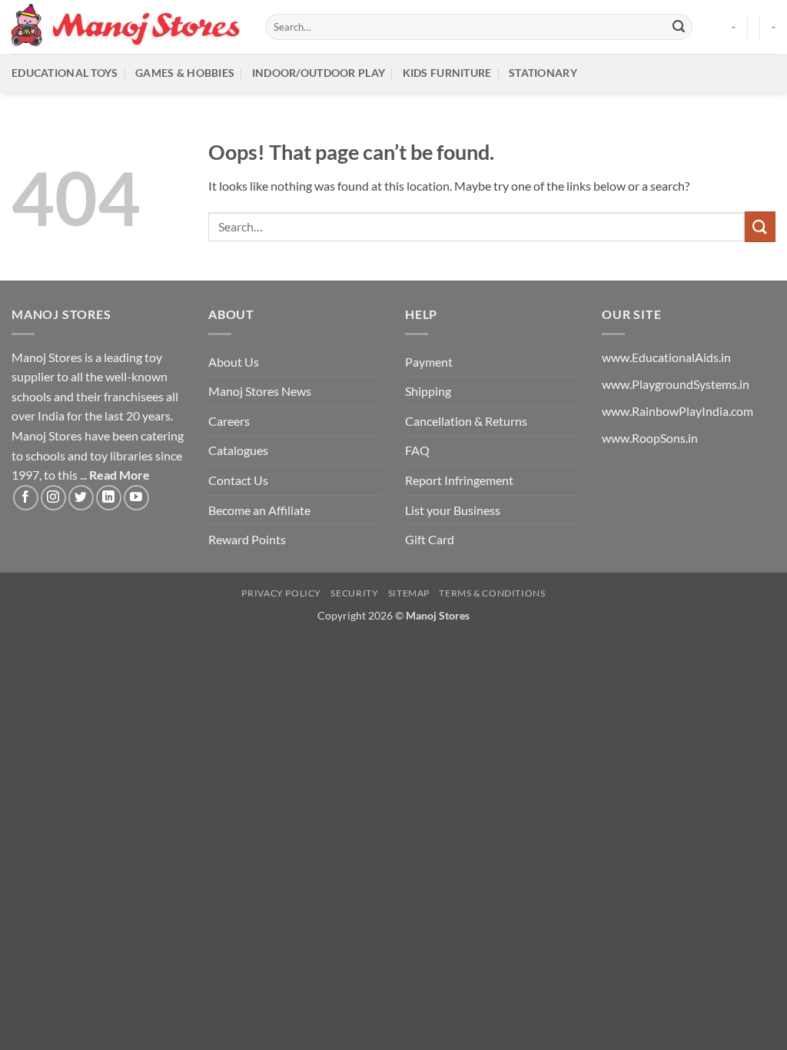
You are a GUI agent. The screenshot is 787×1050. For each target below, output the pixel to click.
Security (354, 593)
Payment (429, 361)
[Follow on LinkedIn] (108, 497)
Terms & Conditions (492, 593)
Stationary (543, 72)
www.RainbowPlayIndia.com (677, 411)
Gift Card (429, 539)
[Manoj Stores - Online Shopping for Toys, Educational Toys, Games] (127, 26)
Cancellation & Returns (466, 421)
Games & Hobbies (184, 72)
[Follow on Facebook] (25, 497)
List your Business (452, 510)
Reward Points (247, 539)
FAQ (417, 450)
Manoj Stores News (259, 391)
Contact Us (238, 480)
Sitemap (409, 593)
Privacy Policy (281, 593)
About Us (233, 361)
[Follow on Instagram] (53, 497)
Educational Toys (65, 72)
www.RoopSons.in (650, 437)
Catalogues (238, 450)
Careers (229, 421)
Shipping (428, 391)
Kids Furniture (447, 72)
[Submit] (679, 27)
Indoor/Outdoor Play (318, 72)
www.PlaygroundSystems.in (675, 384)
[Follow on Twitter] (81, 497)
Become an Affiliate (259, 510)
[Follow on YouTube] (136, 497)
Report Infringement (459, 480)
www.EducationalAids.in (666, 357)
